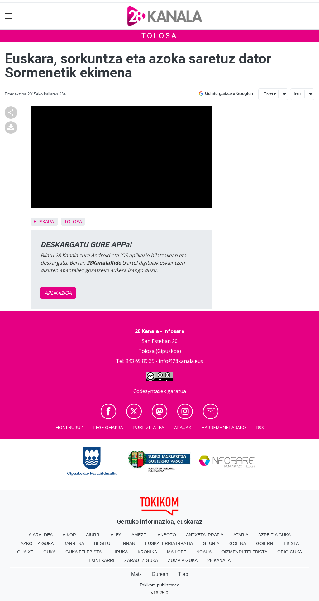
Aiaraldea (41, 534)
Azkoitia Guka (37, 543)
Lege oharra (108, 427)
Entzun (270, 94)
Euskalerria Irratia (169, 543)
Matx (136, 574)
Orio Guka (289, 551)
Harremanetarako (223, 427)
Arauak (182, 427)
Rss (260, 427)
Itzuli (298, 94)
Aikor (69, 534)
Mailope (176, 551)
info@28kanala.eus (181, 361)
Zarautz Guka (141, 560)
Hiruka (120, 551)
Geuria (211, 543)
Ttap (183, 574)
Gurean (160, 574)
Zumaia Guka (183, 560)
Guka (49, 551)
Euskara (44, 221)
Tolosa (159, 35)
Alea (116, 534)
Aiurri (93, 534)
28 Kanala (219, 560)
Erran (127, 543)
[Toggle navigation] (8, 16)
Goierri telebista (277, 543)
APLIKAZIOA (58, 292)
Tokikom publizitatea (159, 584)
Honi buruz (69, 427)
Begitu (102, 543)
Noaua (204, 551)
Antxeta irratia (204, 534)
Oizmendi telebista (244, 551)
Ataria (240, 534)
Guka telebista (83, 551)
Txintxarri (101, 560)
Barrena (74, 543)
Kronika (147, 551)
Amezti (139, 534)
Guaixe (25, 551)
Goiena (237, 543)
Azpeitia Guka (274, 534)
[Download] (11, 126)
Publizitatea (148, 427)
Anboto (167, 534)
